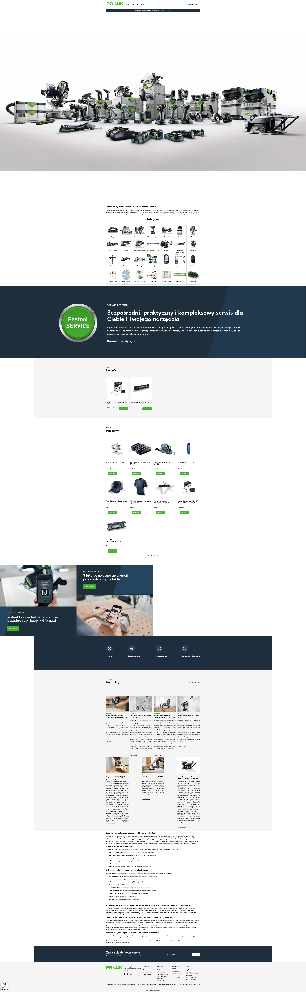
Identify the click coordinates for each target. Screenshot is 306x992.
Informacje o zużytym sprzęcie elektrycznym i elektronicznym (192, 974)
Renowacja (126, 266)
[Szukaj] (174, 5)
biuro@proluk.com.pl (165, 984)
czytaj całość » (111, 741)
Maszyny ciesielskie (162, 976)
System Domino (113, 250)
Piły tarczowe (160, 980)
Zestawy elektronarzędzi (139, 266)
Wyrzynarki (166, 237)
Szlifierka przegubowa (153, 250)
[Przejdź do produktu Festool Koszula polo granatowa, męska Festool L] (141, 488)
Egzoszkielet (193, 250)
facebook (124, 974)
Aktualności (109, 713)
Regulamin (188, 970)
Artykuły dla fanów (193, 266)
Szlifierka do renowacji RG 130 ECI (152, 777)
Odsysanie (193, 281)
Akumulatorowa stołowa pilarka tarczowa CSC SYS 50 (187, 777)
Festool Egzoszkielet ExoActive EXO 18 (188, 716)
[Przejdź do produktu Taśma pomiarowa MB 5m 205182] (165, 449)
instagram (127, 974)
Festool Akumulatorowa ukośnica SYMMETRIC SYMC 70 (164, 716)
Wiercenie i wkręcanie (152, 237)
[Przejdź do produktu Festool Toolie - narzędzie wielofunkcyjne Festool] (117, 526)
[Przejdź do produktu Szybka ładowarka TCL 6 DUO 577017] (141, 449)
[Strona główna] (115, 4)
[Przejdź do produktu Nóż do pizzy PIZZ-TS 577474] (117, 449)
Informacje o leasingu (177, 973)
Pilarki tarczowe (126, 237)
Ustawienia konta (147, 972)
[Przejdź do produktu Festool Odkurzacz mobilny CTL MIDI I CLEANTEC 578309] (189, 488)
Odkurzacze (180, 237)
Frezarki (193, 237)
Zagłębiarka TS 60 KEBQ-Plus (116, 777)
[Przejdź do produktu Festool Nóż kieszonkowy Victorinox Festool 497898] (165, 488)
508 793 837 (175, 984)
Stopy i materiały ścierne (126, 282)
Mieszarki (112, 266)
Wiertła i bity (153, 281)
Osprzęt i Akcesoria (162, 974)
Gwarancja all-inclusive (178, 978)
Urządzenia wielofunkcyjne (180, 251)
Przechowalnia (147, 974)
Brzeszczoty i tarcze (139, 281)
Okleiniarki (166, 250)
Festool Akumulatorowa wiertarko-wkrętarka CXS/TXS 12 (116, 717)
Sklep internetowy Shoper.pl (153, 990)
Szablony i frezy (112, 281)
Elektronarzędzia (161, 972)
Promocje (153, 266)
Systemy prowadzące (179, 281)
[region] (153, 102)
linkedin (131, 974)
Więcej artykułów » (194, 682)
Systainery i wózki (166, 281)
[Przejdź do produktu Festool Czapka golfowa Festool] (117, 488)
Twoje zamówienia (148, 970)
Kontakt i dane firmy (191, 979)
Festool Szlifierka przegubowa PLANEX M (140, 716)
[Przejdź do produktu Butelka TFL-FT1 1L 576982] (189, 449)
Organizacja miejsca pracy (180, 266)
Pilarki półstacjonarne (139, 237)
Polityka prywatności (191, 977)
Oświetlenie (166, 266)
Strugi (112, 237)
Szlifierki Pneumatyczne (139, 250)
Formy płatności (176, 971)
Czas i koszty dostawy (177, 975)
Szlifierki (126, 250)
